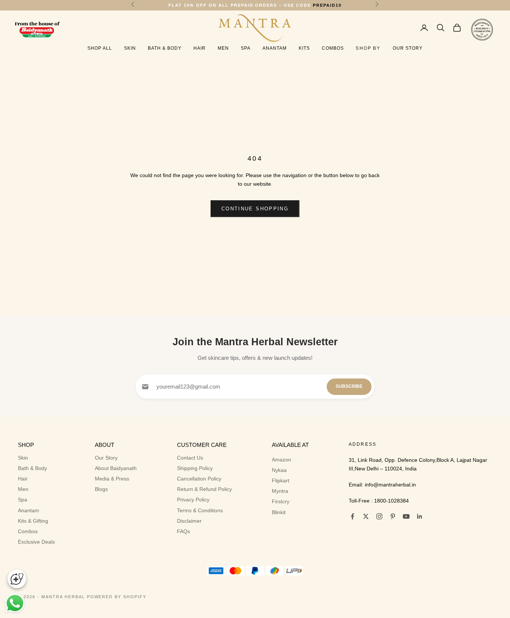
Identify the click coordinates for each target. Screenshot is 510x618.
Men (223, 48)
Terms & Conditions (200, 510)
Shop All (99, 48)
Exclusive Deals (36, 542)
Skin (130, 48)
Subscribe (349, 386)
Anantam (274, 48)
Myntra (280, 491)
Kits (304, 48)
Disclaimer (189, 521)
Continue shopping (255, 208)
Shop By (368, 48)
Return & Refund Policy (204, 489)
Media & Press (112, 479)
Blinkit (279, 512)
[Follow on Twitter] (366, 516)
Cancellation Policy (199, 479)
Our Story (408, 48)
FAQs (183, 531)
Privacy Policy (193, 500)
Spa (246, 48)
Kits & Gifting (33, 521)
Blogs (101, 489)
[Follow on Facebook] (352, 516)
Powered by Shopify (117, 596)
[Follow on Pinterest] (393, 516)
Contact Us (190, 458)
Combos (333, 48)
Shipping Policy (195, 468)
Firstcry (280, 501)
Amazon (281, 460)
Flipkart (280, 480)
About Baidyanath (116, 468)
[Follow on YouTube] (406, 516)
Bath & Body (164, 48)
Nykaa (279, 470)
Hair (199, 48)
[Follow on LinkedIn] (419, 516)
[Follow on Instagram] (379, 516)
